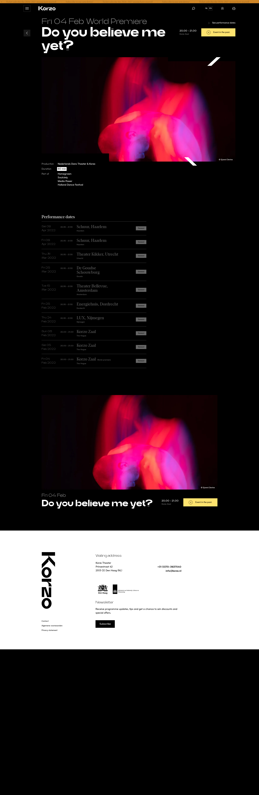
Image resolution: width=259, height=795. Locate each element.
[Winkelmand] (233, 8)
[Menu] (27, 8)
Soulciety (63, 177)
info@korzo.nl (173, 570)
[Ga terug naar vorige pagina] (27, 33)
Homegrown (64, 174)
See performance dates (223, 23)
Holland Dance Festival (70, 185)
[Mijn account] (222, 8)
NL (206, 8)
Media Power (65, 181)
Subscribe (105, 624)
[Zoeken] (195, 8)
